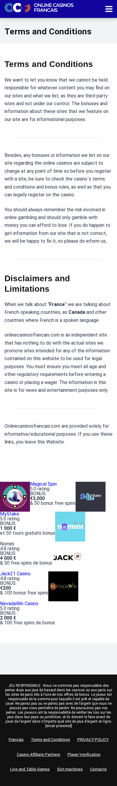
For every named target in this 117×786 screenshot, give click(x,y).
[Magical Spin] (15, 496)
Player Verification (84, 754)
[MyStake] (91, 496)
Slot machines (70, 769)
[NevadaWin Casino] (63, 586)
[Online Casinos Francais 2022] (39, 6)
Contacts (98, 769)
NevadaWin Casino (19, 603)
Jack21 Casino (15, 573)
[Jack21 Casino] (67, 556)
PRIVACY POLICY (93, 739)
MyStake (9, 514)
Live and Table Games (30, 769)
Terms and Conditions (50, 739)
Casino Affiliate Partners (38, 754)
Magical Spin (43, 484)
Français (16, 739)
